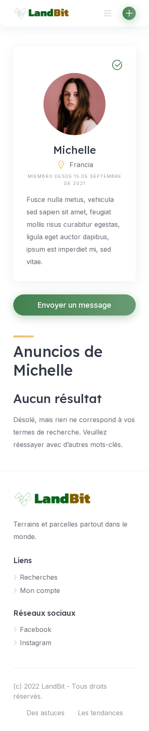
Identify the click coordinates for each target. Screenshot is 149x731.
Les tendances (100, 713)
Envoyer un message (74, 305)
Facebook (35, 629)
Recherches (39, 577)
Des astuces (45, 713)
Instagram (35, 643)
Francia (81, 164)
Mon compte (40, 590)
